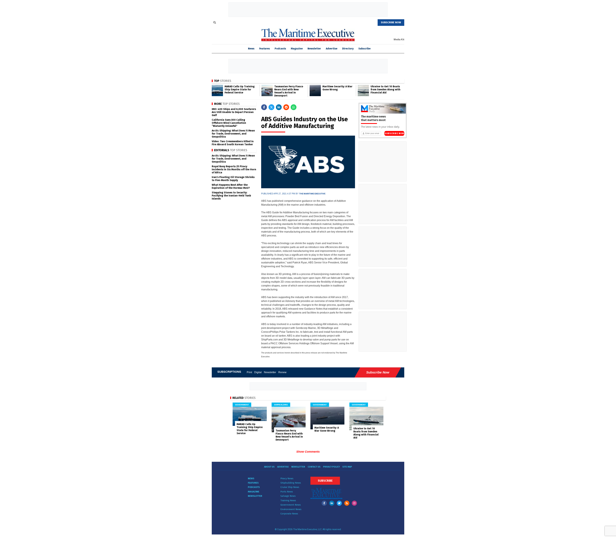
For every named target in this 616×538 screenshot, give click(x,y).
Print (249, 372)
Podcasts (280, 48)
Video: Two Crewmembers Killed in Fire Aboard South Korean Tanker (233, 143)
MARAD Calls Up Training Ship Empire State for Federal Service (240, 89)
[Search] (215, 23)
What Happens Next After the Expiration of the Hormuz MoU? (231, 186)
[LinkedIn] (331, 503)
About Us (269, 466)
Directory (348, 48)
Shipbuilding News (290, 482)
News (251, 478)
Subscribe (364, 48)
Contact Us (314, 466)
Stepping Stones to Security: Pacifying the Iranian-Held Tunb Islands (231, 195)
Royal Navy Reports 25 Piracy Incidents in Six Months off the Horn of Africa (234, 169)
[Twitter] (339, 503)
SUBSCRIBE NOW (391, 22)
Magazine (297, 48)
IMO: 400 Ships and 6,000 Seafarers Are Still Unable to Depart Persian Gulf (234, 112)
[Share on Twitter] (271, 107)
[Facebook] (324, 503)
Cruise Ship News (289, 487)
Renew (282, 372)
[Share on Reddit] (286, 107)
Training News (288, 500)
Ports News (286, 491)
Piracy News (286, 478)
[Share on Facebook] (264, 107)
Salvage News (288, 496)
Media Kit (399, 39)
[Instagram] (354, 503)
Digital (258, 372)
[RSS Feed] (346, 503)
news (251, 48)
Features (264, 48)
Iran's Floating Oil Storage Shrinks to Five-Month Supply (233, 179)
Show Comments (308, 451)
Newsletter (314, 48)
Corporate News (289, 513)
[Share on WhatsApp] (293, 107)
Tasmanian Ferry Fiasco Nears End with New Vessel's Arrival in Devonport (288, 91)
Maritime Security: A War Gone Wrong (337, 88)
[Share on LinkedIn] (279, 107)
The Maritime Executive (312, 193)
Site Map (347, 466)
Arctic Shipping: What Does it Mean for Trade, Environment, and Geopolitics (233, 133)
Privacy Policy (331, 466)
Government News (290, 504)
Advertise (331, 48)
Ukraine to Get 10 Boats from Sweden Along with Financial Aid (385, 89)
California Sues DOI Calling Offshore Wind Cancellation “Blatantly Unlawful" (229, 122)
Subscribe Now (394, 133)
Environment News (290, 509)
